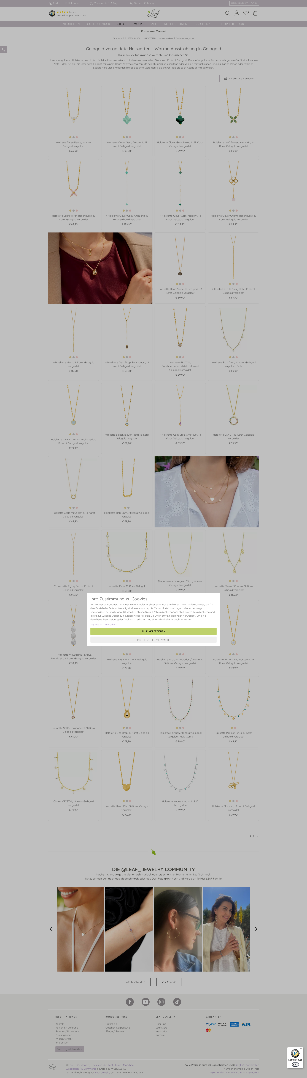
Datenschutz (110, 624)
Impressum (96, 624)
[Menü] (301, 1049)
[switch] (295, 1064)
